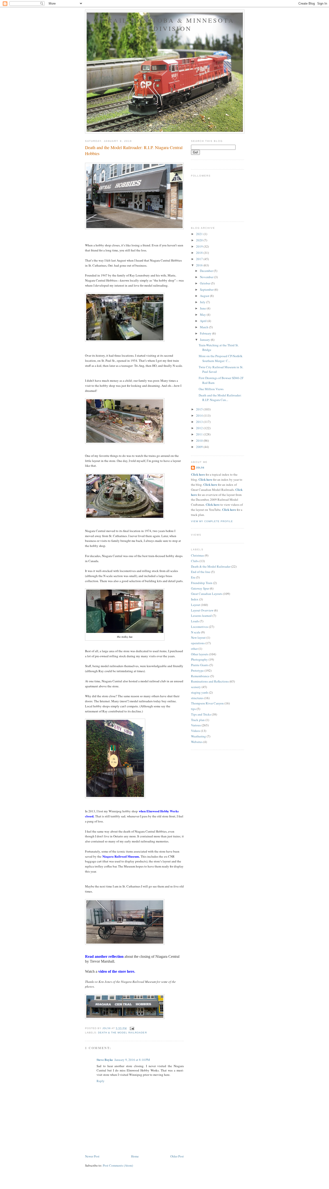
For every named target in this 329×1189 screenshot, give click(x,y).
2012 (200, 428)
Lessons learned (201, 615)
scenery (196, 687)
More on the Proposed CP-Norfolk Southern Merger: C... (221, 358)
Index (194, 599)
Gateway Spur (200, 588)
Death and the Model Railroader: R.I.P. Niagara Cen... (220, 397)
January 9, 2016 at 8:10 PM (132, 1060)
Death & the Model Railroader (122, 1032)
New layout (198, 637)
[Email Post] (132, 1028)
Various (196, 725)
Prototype (197, 670)
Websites (197, 742)
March (204, 327)
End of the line (200, 572)
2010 (200, 440)
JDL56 (200, 467)
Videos (195, 731)
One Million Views (211, 389)
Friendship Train (201, 583)
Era (193, 577)
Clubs (195, 561)
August (205, 296)
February (206, 333)
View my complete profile (212, 521)
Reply (101, 1081)
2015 (200, 409)
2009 (200, 447)
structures (197, 698)
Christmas (197, 555)
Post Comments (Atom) (118, 1165)
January (205, 339)
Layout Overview (202, 610)
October (205, 283)
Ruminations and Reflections (210, 681)
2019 (200, 246)
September (207, 289)
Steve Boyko (105, 1059)
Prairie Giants (200, 665)
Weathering (198, 736)
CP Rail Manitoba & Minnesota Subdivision (165, 24)
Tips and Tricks (201, 714)
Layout (195, 605)
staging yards (199, 692)
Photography (199, 659)
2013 (200, 422)
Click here (198, 474)
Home (135, 1156)
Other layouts (199, 654)
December (207, 271)
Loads (195, 621)
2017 (200, 259)
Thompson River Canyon (207, 703)
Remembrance (200, 676)
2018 (200, 252)
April (203, 321)
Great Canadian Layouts (206, 593)
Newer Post (92, 1156)
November (207, 277)
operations (198, 643)
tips (193, 709)
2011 (200, 434)
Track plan (198, 720)
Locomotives (199, 626)
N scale (195, 632)
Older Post (177, 1156)
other (194, 648)
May (203, 314)
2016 (200, 265)
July (203, 302)
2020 (200, 240)
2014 (200, 415)
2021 (200, 234)
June (203, 308)
